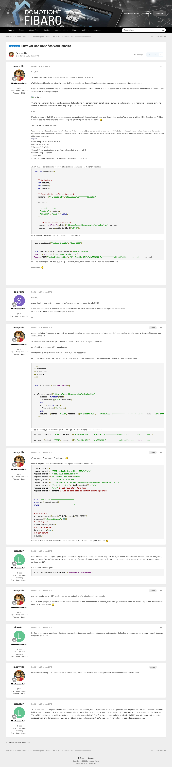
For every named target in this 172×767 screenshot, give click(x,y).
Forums (11, 30)
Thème (81, 758)
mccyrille (23, 53)
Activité (85, 30)
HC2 (37, 56)
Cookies (91, 758)
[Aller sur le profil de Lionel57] (19, 559)
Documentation (61, 30)
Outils (46, 30)
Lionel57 (19, 551)
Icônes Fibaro (34, 30)
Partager (139, 54)
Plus (74, 30)
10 (20, 314)
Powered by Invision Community (86, 763)
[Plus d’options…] (161, 66)
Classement (98, 30)
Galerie (21, 30)
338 (20, 573)
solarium (19, 292)
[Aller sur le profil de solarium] (19, 300)
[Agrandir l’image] (37, 97)
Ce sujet (154, 30)
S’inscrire (159, 13)
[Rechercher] (163, 30)
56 (20, 88)
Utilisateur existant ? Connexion (137, 13)
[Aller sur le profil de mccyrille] (11, 54)
